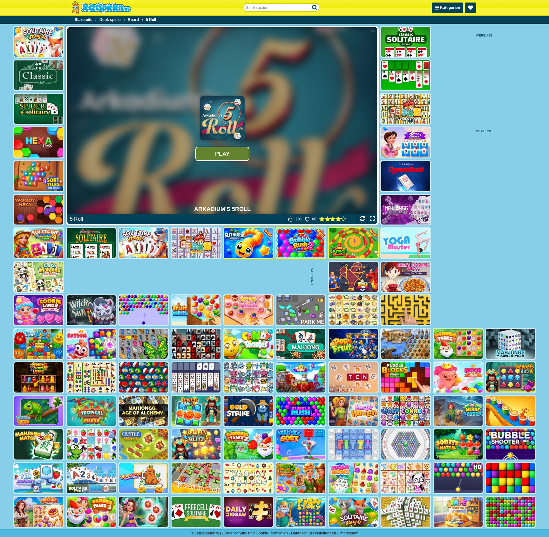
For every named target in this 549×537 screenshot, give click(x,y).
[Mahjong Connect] (405, 109)
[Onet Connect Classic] (405, 411)
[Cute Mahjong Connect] (38, 277)
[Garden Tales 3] (91, 512)
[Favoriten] (470, 8)
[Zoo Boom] (38, 344)
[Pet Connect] (248, 377)
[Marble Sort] (300, 444)
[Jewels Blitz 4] (510, 377)
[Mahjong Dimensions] (510, 344)
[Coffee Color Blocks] (510, 411)
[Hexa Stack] (38, 142)
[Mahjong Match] (38, 444)
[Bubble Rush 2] (300, 243)
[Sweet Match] (248, 310)
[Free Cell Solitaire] (196, 377)
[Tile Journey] (38, 478)
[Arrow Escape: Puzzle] (405, 310)
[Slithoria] (248, 243)
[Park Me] (300, 310)
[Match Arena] (458, 377)
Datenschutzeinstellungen (313, 533)
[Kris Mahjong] (353, 310)
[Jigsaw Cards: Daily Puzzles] (38, 411)
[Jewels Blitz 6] (196, 411)
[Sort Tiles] (38, 176)
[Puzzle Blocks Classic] (405, 377)
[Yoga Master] (405, 243)
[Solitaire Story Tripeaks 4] (38, 42)
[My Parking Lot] (196, 478)
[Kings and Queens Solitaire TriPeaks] (405, 142)
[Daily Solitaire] (91, 243)
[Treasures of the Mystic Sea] (405, 344)
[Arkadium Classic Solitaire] (38, 75)
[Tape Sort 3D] (458, 512)
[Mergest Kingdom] (300, 377)
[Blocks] (510, 478)
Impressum (348, 533)
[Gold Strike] (248, 411)
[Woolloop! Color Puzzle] (143, 478)
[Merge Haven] (353, 411)
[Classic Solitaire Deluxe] (405, 42)
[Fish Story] (300, 512)
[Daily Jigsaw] (248, 512)
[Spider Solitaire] (38, 109)
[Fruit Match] (196, 310)
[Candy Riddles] (248, 344)
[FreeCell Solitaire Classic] (196, 512)
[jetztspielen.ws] (101, 7)
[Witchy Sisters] (91, 310)
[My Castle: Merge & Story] (38, 512)
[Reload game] (362, 219)
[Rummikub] (405, 176)
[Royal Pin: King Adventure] (353, 277)
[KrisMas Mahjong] (248, 478)
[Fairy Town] (405, 444)
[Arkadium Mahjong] (300, 344)
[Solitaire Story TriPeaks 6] (353, 512)
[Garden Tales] (458, 344)
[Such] (315, 7)
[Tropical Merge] (91, 411)
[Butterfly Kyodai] (143, 344)
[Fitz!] (353, 444)
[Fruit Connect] (91, 444)
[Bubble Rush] (300, 411)
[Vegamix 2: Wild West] (300, 478)
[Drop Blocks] (510, 512)
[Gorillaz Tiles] (196, 344)
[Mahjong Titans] (91, 377)
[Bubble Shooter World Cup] (143, 377)
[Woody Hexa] (38, 210)
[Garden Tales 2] (248, 444)
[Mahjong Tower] (405, 512)
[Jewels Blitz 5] (196, 444)
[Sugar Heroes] (353, 478)
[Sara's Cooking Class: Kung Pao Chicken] (405, 277)
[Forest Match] (458, 444)
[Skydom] (91, 344)
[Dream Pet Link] (405, 478)
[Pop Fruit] (353, 344)
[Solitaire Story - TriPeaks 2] (91, 478)
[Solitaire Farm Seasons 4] (38, 243)
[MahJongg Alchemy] (143, 411)
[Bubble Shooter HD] (458, 478)
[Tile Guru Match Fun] (143, 512)
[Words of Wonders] (353, 377)
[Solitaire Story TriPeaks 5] (143, 243)
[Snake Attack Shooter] (353, 243)
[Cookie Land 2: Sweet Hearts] (38, 310)
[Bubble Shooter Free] (510, 444)
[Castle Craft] (143, 444)
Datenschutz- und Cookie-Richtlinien (256, 533)
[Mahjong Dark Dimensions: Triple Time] (405, 210)
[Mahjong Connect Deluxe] (196, 243)
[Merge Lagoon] (458, 411)
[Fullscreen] (372, 219)
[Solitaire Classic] (405, 75)
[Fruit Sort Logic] (38, 377)
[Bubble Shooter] (143, 310)
